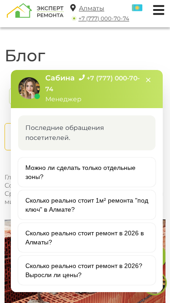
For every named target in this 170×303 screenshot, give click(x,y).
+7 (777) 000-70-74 (103, 18)
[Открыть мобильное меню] (156, 9)
